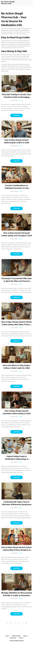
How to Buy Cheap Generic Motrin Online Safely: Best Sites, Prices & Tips (16, 323)
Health (21, 100)
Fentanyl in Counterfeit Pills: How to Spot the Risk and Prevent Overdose (16, 279)
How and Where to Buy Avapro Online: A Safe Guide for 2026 (16, 366)
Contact (21, 638)
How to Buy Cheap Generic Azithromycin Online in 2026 (16, 141)
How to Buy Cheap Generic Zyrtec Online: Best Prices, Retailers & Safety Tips (16, 548)
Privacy (25, 636)
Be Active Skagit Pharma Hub (8, 2)
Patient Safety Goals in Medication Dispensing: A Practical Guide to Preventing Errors (16, 457)
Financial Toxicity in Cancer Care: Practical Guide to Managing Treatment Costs (16, 95)
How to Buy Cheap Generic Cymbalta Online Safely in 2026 (16, 412)
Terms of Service (16, 636)
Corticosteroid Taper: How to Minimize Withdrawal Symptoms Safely (16, 503)
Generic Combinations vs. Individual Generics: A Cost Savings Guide (16, 186)
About (7, 636)
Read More (16, 115)
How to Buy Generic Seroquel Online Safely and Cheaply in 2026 (16, 234)
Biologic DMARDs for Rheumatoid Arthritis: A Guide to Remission (16, 594)
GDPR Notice (13, 638)
